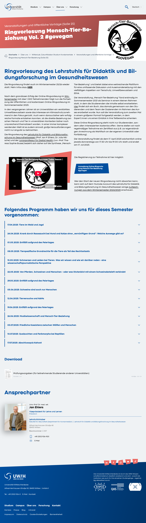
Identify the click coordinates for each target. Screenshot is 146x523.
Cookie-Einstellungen (38, 514)
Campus (47, 7)
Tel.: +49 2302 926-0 (12, 494)
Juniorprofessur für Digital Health (36, 140)
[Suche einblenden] (127, 7)
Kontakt (32, 494)
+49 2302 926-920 (41, 436)
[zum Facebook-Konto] (114, 463)
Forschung (74, 7)
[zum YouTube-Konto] (128, 462)
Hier (76, 106)
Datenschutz (21, 514)
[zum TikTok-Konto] (135, 461)
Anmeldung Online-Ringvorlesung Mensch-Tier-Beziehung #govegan (90, 168)
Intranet (32, 510)
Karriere (7, 510)
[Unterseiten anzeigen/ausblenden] (40, 7)
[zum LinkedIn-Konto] (106, 463)
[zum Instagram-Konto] (121, 462)
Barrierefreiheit (56, 514)
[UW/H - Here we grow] (13, 7)
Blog (23, 510)
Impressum (9, 514)
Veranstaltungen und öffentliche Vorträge (93, 55)
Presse (16, 510)
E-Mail (36, 441)
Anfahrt (45, 488)
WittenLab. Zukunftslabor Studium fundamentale (52, 55)
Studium (34, 7)
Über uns (60, 7)
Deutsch (135, 7)
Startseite (13, 55)
